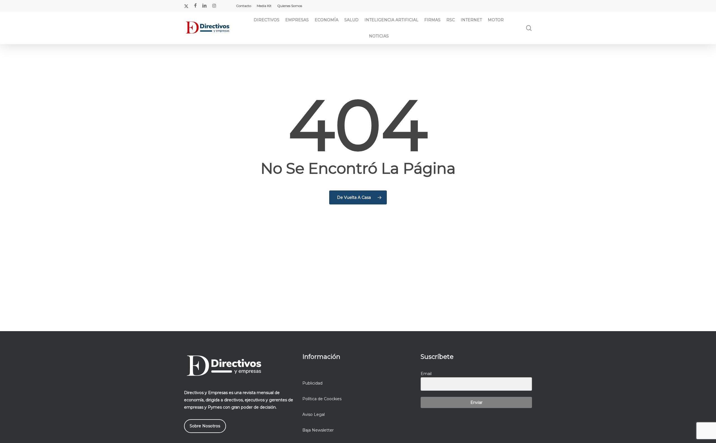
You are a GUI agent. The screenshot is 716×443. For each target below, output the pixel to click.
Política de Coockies (321, 398)
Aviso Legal (313, 414)
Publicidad (312, 383)
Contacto (243, 6)
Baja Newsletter (318, 430)
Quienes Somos (289, 6)
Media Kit (264, 6)
